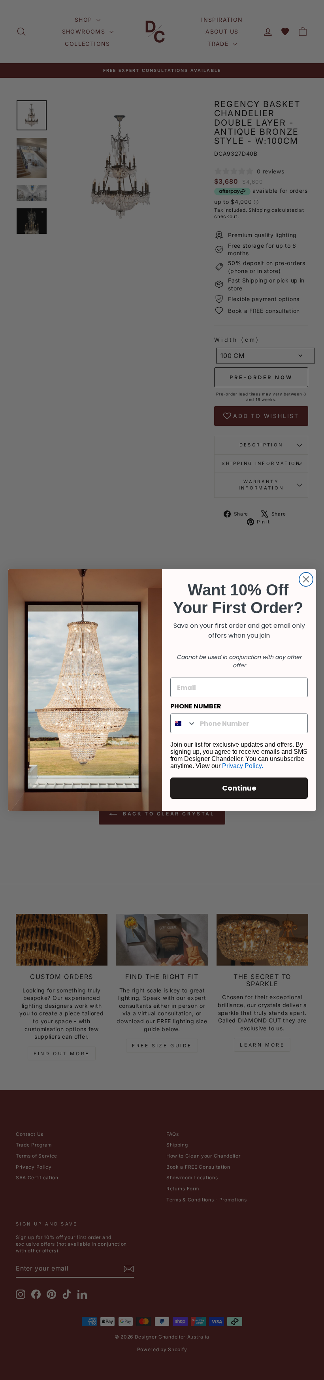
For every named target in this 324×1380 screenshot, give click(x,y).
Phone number (195, 706)
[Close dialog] (306, 579)
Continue (239, 788)
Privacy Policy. (242, 765)
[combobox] (183, 723)
